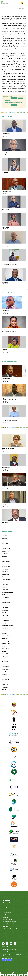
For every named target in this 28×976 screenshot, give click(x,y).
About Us (5, 907)
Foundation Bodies (7, 912)
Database (5, 926)
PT (19, 3)
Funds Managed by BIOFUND (9, 921)
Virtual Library (6, 933)
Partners (5, 914)
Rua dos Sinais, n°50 (7, 946)
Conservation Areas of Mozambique (11, 905)
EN (22, 3)
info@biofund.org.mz (10, 951)
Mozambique (6, 900)
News (4, 937)
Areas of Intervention (8, 919)
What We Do (6, 917)
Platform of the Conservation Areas (11, 928)
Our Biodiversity (6, 902)
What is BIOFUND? (7, 909)
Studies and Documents (8, 931)
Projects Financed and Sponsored (10, 923)
